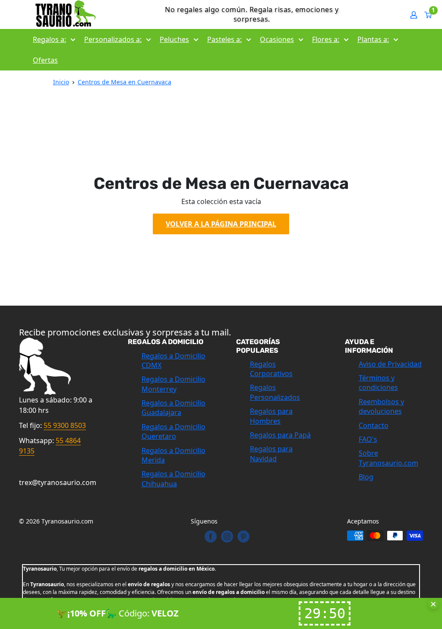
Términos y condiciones (378, 382)
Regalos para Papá (280, 435)
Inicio (61, 82)
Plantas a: (373, 39)
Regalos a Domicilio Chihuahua (173, 478)
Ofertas (45, 60)
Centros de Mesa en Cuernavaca (124, 82)
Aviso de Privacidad (390, 364)
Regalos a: (49, 39)
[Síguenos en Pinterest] (243, 536)
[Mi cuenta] (413, 14)
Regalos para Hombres (271, 415)
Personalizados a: (113, 39)
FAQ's (368, 439)
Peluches (174, 39)
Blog (366, 477)
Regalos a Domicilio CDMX (173, 360)
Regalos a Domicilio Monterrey (173, 383)
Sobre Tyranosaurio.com (388, 457)
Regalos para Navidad (271, 453)
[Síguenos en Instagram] (227, 536)
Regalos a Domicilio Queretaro (173, 431)
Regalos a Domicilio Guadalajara (173, 407)
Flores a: (325, 39)
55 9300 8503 (65, 425)
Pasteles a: (224, 39)
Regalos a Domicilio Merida (173, 455)
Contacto (373, 425)
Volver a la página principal (221, 224)
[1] (428, 14)
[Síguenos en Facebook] (211, 536)
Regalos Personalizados (275, 392)
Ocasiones (277, 39)
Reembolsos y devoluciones (381, 406)
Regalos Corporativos (271, 368)
